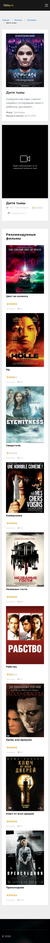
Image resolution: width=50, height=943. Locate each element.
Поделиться (18, 213)
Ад (8, 369)
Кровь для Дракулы (19, 739)
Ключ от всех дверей (20, 813)
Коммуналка (14, 515)
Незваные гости (16, 589)
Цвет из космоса (17, 296)
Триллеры (10, 309)
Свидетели (13, 445)
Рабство (11, 666)
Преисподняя (15, 887)
